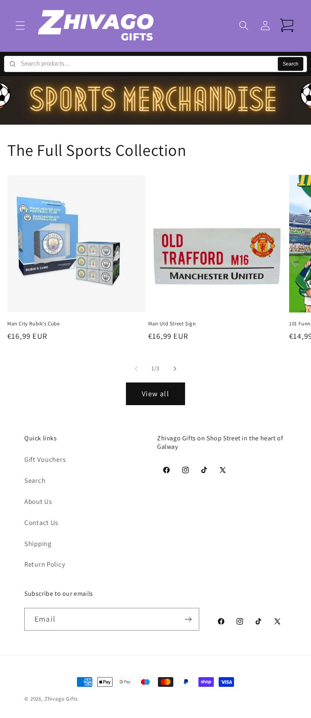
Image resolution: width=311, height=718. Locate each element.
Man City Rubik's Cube (33, 324)
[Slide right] (175, 369)
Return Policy (44, 564)
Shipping (37, 543)
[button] (20, 25)
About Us (38, 501)
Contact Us (41, 522)
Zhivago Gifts (61, 698)
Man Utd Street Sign (172, 324)
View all (155, 393)
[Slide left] (136, 369)
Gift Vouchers (45, 459)
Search (290, 64)
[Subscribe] (188, 619)
